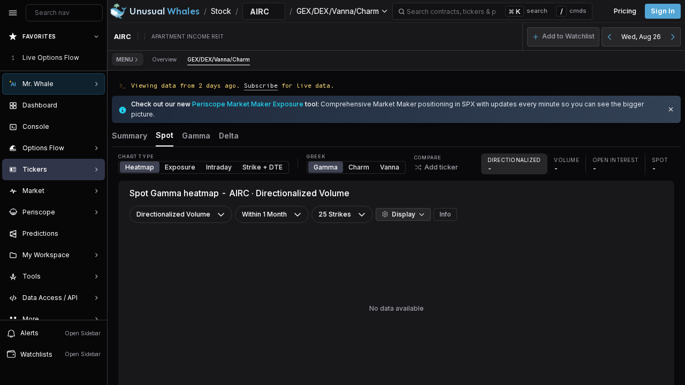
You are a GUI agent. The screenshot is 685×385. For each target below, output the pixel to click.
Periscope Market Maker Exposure (247, 104)
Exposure (180, 167)
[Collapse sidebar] (12, 12)
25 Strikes (334, 214)
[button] (563, 37)
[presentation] (53, 173)
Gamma (326, 167)
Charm (358, 167)
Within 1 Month (264, 214)
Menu (124, 59)
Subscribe (261, 85)
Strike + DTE (262, 167)
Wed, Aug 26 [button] (641, 37)
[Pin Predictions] (94, 233)
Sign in (663, 11)
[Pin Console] (94, 126)
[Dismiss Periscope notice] (670, 109)
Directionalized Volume (173, 214)
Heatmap (139, 167)
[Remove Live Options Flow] (97, 57)
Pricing (625, 11)
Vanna (389, 167)
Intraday (219, 167)
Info (445, 214)
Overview (164, 59)
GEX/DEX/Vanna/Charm (218, 59)
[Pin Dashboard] (94, 105)
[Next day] (672, 36)
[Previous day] (609, 36)
